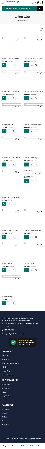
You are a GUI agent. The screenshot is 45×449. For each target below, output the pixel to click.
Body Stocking (6, 396)
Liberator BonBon (7, 124)
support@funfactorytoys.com (14, 334)
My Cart (4, 417)
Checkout (5, 421)
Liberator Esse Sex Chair (32, 124)
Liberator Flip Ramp (30, 158)
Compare (9, 65)
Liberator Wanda (29, 263)
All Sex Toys (6, 384)
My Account (5, 409)
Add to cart (4, 65)
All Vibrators (6, 388)
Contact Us (5, 359)
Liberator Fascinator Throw (11, 158)
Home (19, 20)
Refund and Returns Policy (10, 363)
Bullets (4, 392)
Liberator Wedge (7, 296)
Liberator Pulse (7, 263)
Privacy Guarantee (8, 375)
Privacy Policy (6, 371)
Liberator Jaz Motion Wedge (11, 197)
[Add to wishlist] (17, 39)
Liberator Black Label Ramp (33, 58)
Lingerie (4, 400)
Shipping (4, 367)
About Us (5, 355)
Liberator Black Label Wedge (33, 91)
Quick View (14, 65)
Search (40, 8)
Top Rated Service (26, 342)
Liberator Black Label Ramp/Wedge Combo (16, 91)
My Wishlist (5, 425)
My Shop (4, 413)
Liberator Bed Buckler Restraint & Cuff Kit (15, 58)
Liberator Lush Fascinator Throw (12, 230)
